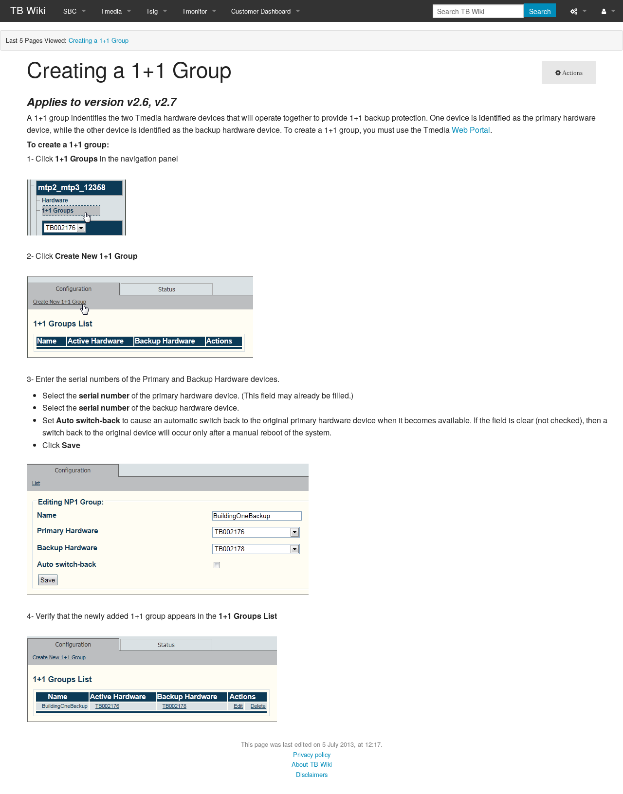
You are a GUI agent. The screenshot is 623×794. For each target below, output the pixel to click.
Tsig (152, 11)
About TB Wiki (312, 764)
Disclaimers (312, 774)
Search (540, 11)
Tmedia (111, 11)
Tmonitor (194, 11)
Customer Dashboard (261, 11)
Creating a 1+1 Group (98, 40)
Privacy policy (311, 754)
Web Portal (471, 129)
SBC (69, 11)
